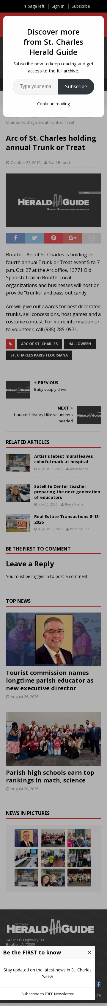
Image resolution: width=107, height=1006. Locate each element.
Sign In (58, 6)
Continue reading (53, 103)
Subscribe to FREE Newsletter (47, 993)
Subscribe (76, 86)
